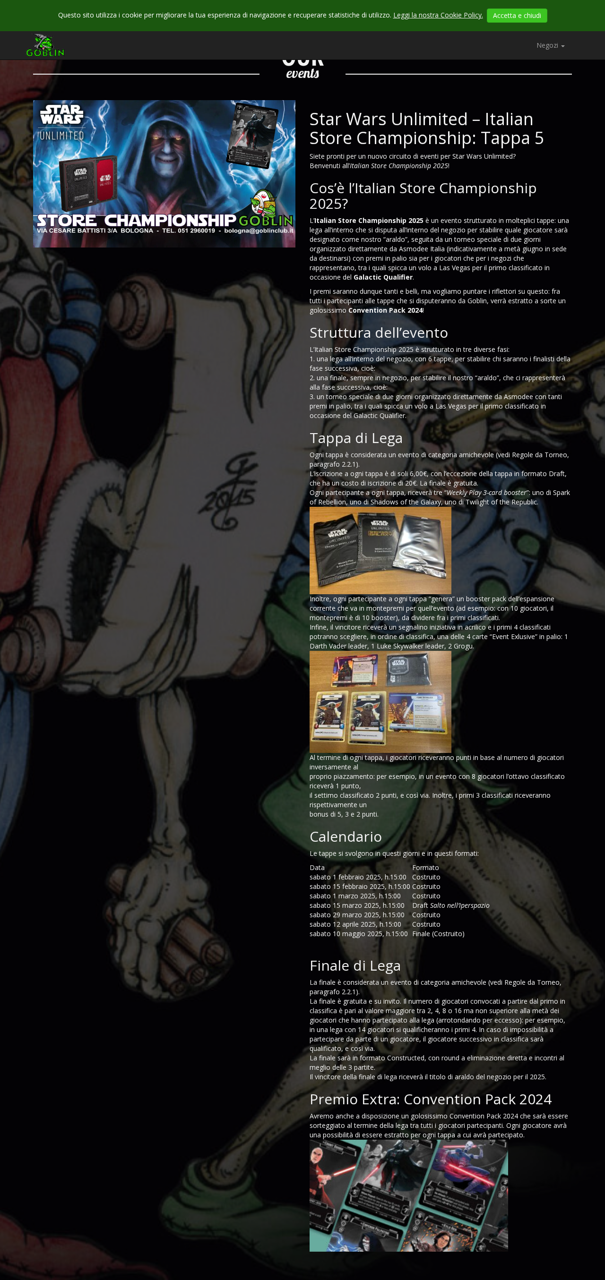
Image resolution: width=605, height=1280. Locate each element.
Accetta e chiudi (517, 15)
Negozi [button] (548, 45)
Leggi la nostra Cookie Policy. (438, 14)
